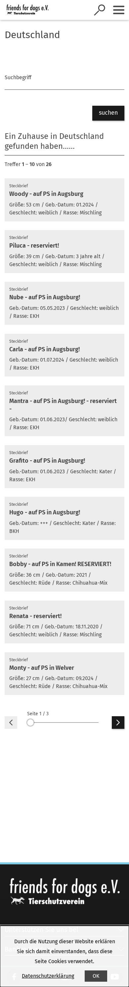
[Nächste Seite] (118, 722)
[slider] (64, 722)
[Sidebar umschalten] (118, 10)
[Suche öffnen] (99, 10)
